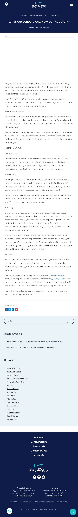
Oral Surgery (11, 396)
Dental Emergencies (14, 372)
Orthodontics (11, 399)
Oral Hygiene (11, 392)
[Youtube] (43, 477)
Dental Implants (12, 375)
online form (14, 282)
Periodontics (11, 409)
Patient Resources (13, 402)
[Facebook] (34, 477)
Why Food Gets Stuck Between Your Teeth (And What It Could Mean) (30, 348)
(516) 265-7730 (57, 279)
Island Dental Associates (53, 275)
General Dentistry (13, 389)
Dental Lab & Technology (15, 382)
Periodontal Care (12, 406)
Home (22, 15)
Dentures (10, 385)
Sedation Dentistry (13, 413)
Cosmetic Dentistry (13, 368)
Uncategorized (12, 419)
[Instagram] (39, 477)
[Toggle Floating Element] (9, 511)
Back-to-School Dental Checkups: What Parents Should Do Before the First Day (34, 342)
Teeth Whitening (12, 416)
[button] (71, 4)
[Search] (68, 322)
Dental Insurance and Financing (18, 378)
